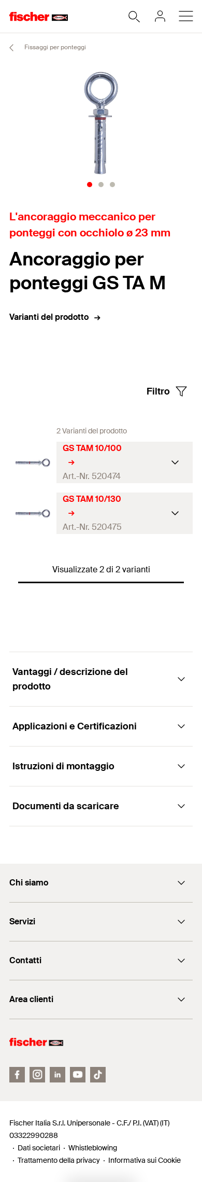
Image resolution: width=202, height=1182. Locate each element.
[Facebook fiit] (17, 1074)
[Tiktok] (98, 1074)
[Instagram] (37, 1074)
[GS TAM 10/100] (33, 462)
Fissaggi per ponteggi (54, 47)
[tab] (89, 184)
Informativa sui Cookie (144, 1160)
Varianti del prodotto (49, 317)
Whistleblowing (92, 1147)
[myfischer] (160, 16)
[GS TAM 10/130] (33, 513)
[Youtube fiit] (77, 1074)
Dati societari (39, 1147)
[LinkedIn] (57, 1074)
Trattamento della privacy (59, 1160)
